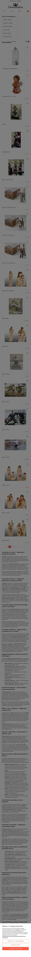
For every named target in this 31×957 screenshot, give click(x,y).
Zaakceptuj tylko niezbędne (15, 941)
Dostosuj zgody (15, 944)
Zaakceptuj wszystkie (15, 948)
